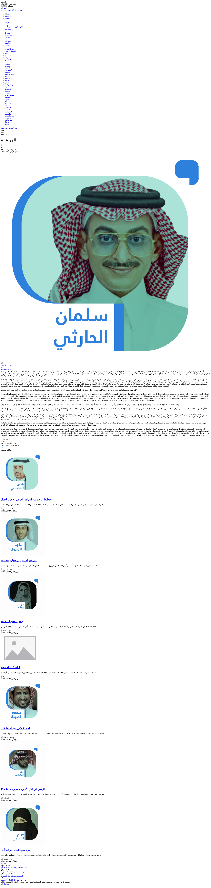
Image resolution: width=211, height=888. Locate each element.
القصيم (7, 66)
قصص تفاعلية (22, 872)
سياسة (7, 18)
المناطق (8, 60)
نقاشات (8, 55)
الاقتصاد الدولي (10, 51)
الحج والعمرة (10, 35)
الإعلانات (20, 876)
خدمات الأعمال (10, 49)
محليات (8, 29)
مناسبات (8, 76)
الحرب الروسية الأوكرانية (14, 27)
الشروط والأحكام (13, 880)
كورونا (7, 33)
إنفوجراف (8, 78)
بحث (2, 130)
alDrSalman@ (6, 369)
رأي (6, 57)
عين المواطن (10, 84)
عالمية (7, 43)
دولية (7, 24)
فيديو (7, 82)
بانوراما (7, 80)
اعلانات (8, 72)
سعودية (8, 41)
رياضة (7, 37)
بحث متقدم (5, 134)
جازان (7, 64)
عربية (7, 22)
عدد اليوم (4, 128)
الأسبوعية (8, 70)
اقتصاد (7, 45)
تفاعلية (7, 68)
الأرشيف (4, 880)
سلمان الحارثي (6, 365)
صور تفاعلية (9, 74)
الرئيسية (8, 16)
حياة (6, 53)
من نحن (23, 880)
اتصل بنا (4, 876)
